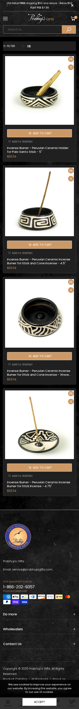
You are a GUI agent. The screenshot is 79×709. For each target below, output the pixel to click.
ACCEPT (39, 702)
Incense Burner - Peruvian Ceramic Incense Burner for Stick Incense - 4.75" (38, 484)
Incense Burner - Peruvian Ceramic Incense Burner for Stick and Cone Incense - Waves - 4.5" (38, 375)
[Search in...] (69, 29)
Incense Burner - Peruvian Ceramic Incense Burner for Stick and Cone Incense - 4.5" (38, 261)
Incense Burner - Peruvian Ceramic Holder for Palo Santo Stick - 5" (37, 150)
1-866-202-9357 (19, 587)
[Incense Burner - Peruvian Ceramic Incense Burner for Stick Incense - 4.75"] (39, 424)
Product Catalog (15, 679)
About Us (58, 679)
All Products (39, 679)
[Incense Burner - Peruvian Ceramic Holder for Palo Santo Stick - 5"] (39, 90)
